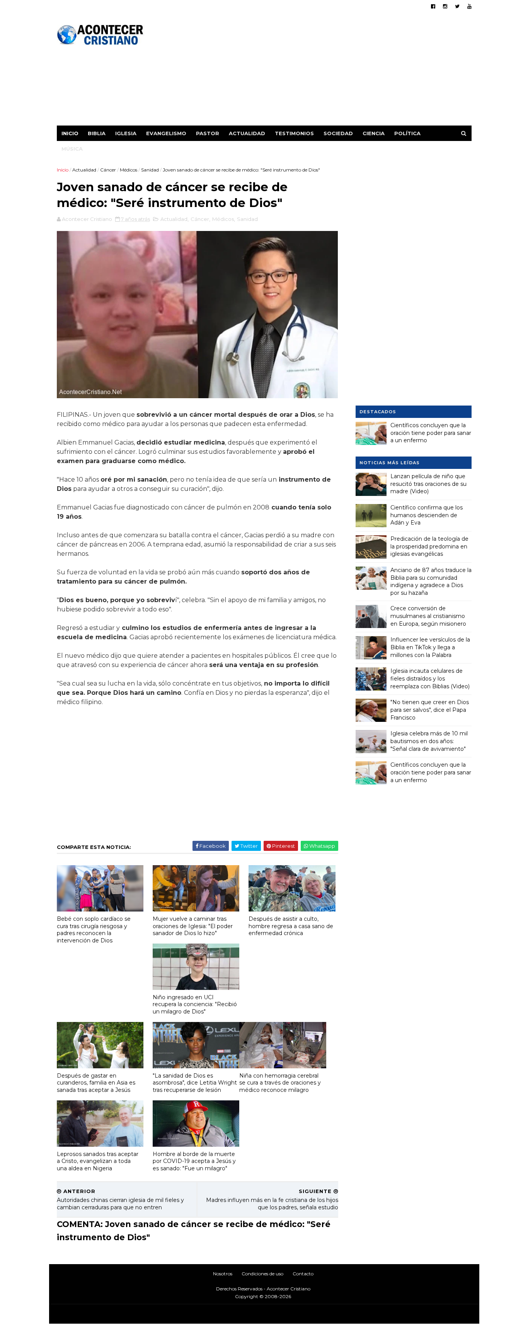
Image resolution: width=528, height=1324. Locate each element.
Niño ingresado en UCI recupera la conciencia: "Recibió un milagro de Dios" (195, 1004)
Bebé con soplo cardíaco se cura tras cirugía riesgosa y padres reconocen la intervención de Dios (94, 929)
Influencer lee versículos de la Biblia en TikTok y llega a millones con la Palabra (430, 647)
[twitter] (457, 6)
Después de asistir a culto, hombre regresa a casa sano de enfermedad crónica (291, 926)
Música (72, 149)
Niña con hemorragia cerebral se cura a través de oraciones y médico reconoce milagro (280, 1082)
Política (407, 133)
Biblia (97, 133)
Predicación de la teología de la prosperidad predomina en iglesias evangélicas (429, 546)
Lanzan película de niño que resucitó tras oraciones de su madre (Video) (428, 484)
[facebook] (433, 6)
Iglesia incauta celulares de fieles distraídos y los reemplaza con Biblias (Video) (430, 678)
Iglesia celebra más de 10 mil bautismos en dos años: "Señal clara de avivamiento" (429, 741)
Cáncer (108, 170)
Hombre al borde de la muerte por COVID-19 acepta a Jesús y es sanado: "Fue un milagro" (194, 1161)
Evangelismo (166, 133)
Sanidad (150, 170)
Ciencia (374, 133)
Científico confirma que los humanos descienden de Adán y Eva (426, 515)
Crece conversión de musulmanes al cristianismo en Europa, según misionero (428, 616)
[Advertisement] (331, 71)
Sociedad (338, 133)
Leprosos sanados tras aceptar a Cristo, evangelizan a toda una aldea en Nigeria (97, 1161)
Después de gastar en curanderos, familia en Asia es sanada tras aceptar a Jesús (96, 1082)
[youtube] (469, 6)
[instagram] (445, 6)
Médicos (128, 170)
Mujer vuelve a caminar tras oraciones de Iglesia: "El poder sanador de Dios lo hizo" (193, 926)
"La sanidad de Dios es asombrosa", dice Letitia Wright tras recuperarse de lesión (195, 1082)
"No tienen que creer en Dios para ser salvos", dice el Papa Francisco (429, 710)
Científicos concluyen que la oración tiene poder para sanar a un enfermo (430, 433)
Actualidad (247, 133)
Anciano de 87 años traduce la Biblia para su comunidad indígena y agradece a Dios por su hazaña (431, 581)
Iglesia (125, 133)
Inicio (69, 133)
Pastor (207, 133)
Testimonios (294, 133)
